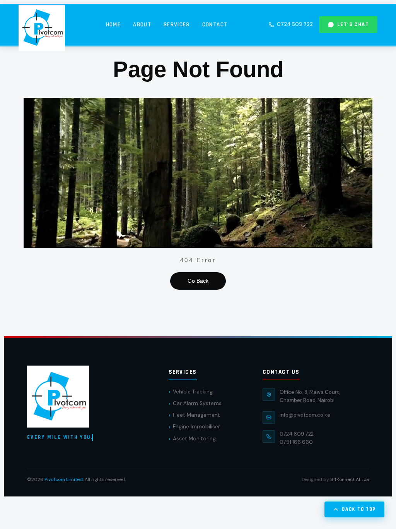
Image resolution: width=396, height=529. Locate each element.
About (142, 24)
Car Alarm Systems (197, 403)
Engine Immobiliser (196, 426)
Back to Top (359, 509)
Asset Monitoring (194, 438)
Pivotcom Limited (63, 479)
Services (177, 24)
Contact (214, 24)
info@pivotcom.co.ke (305, 415)
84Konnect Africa (349, 479)
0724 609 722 (295, 24)
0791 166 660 (296, 442)
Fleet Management (196, 415)
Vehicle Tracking (193, 391)
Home (113, 24)
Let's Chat (353, 24)
